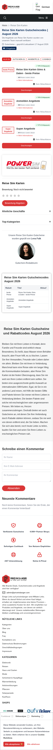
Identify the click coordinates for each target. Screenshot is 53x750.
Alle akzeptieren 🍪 (14, 744)
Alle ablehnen (33, 744)
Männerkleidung (9, 682)
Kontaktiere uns (9, 640)
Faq (4, 636)
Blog (4, 632)
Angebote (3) (33, 59)
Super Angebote (25, 128)
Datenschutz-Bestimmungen (14, 644)
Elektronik (6, 663)
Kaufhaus (6, 697)
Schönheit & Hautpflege (12, 678)
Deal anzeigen (26, 90)
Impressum (7, 651)
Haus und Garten (9, 670)
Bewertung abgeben (15, 203)
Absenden (14, 488)
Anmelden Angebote (28, 101)
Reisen (5, 666)
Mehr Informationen (25, 80)
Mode (4, 674)
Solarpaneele (8, 693)
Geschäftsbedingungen (12, 647)
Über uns (6, 628)
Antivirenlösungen (10, 685)
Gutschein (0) (19, 59)
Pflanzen (6, 689)
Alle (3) (6, 59)
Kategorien (7, 625)
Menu (42, 18)
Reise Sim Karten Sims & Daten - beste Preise (30, 71)
